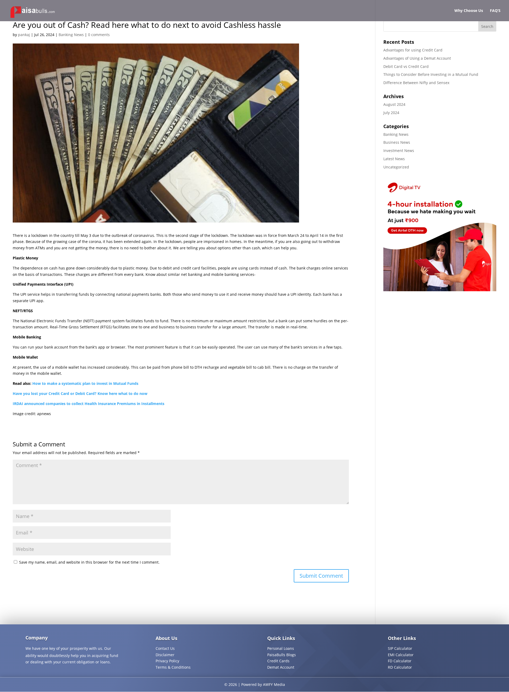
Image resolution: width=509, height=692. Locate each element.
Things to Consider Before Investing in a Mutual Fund (430, 74)
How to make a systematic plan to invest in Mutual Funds (85, 383)
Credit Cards (278, 660)
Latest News (394, 158)
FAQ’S (495, 11)
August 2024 (394, 104)
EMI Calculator (401, 654)
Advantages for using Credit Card (412, 50)
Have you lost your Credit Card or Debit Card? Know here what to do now (80, 393)
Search (487, 26)
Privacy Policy (167, 660)
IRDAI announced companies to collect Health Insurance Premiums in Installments (88, 403)
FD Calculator (399, 660)
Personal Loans (280, 648)
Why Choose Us (468, 11)
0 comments (99, 34)
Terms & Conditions (173, 667)
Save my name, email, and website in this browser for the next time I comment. (89, 562)
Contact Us (165, 648)
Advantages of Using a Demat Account (417, 58)
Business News (396, 142)
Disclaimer (165, 654)
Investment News (398, 150)
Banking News (71, 34)
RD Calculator (400, 667)
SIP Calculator (400, 648)
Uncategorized (396, 166)
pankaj (24, 34)
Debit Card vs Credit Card (406, 66)
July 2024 (391, 112)
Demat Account (280, 667)
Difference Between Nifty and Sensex (416, 82)
